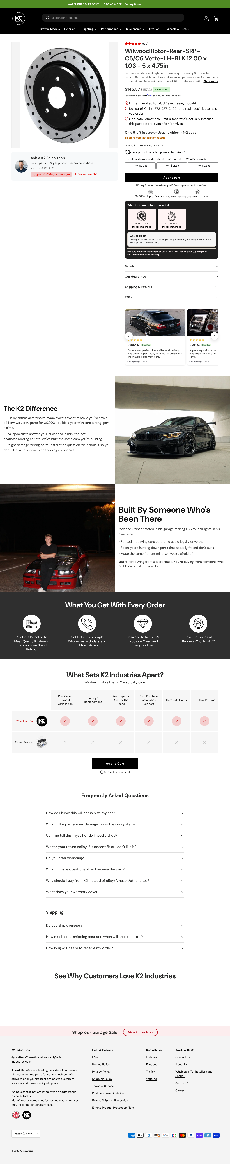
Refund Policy (101, 1064)
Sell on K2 (181, 1083)
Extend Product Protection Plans (113, 1107)
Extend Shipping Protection (110, 1100)
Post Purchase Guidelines (109, 1093)
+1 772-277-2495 (163, 108)
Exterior (69, 29)
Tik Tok (150, 1072)
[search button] (46, 18)
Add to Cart (115, 763)
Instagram (152, 1057)
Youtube (151, 1079)
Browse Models (50, 29)
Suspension (133, 29)
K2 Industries (26, 1150)
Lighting (88, 29)
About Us (181, 1064)
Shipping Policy (102, 1079)
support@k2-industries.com (51, 174)
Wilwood (130, 145)
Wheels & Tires (177, 29)
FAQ (95, 1057)
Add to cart (171, 178)
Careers (180, 1090)
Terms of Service (103, 1086)
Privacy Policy (101, 1072)
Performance (109, 29)
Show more (211, 81)
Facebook (152, 1064)
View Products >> (140, 1032)
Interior (154, 29)
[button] (216, 18)
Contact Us (182, 1057)
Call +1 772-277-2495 (172, 251)
